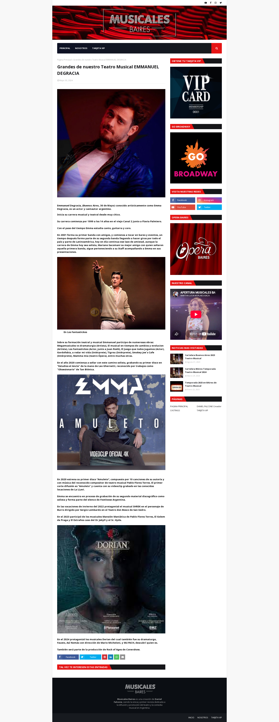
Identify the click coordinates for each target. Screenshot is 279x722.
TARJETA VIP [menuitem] (98, 48)
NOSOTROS (202, 717)
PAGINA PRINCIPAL (179, 406)
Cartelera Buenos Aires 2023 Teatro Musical (200, 357)
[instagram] (215, 2)
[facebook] (210, 2)
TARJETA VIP (202, 410)
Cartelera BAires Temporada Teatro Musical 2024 (200, 370)
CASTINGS (175, 410)
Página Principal (64, 59)
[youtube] (206, 2)
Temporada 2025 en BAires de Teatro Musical (201, 384)
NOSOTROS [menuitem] (81, 48)
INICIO (191, 717)
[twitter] (220, 2)
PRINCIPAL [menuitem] (65, 48)
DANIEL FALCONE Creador (209, 406)
